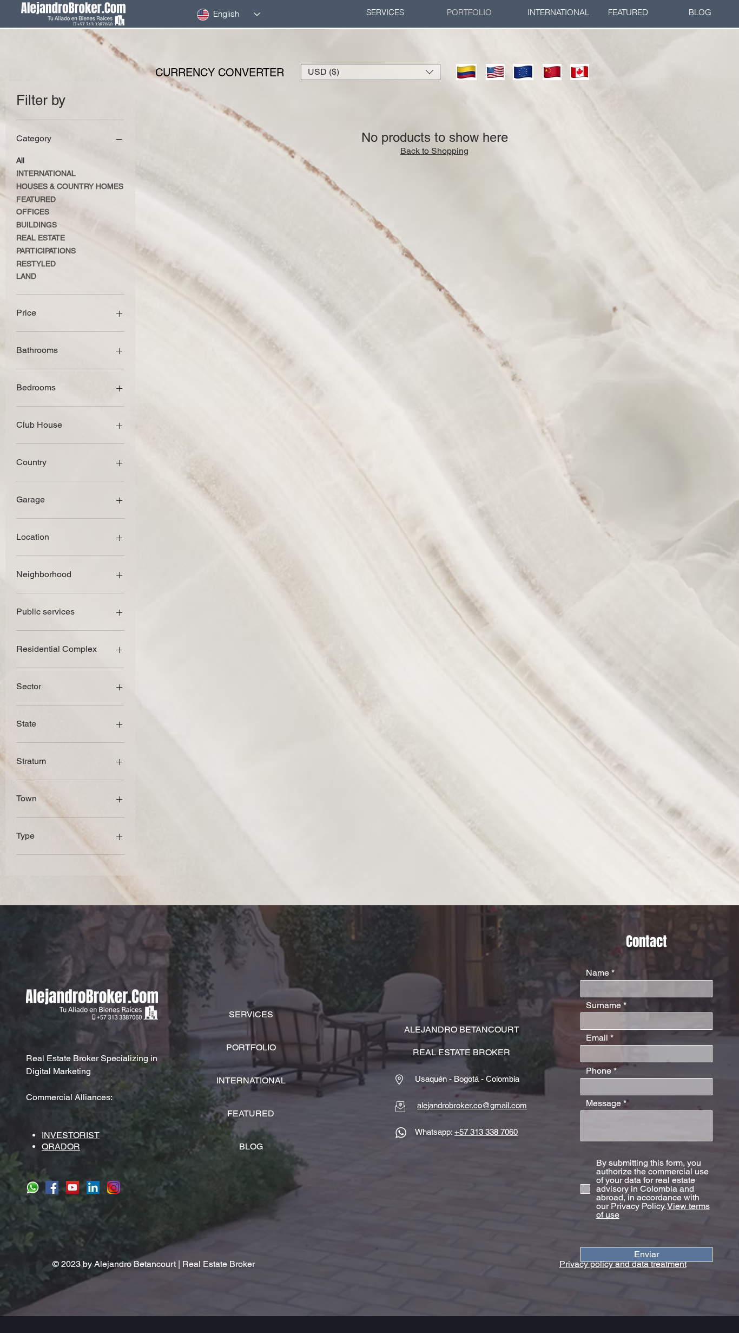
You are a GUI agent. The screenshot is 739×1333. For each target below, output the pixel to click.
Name (597, 973)
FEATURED (36, 199)
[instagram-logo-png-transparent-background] (113, 1187)
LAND (26, 276)
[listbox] (370, 72)
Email (597, 1038)
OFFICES (32, 211)
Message (603, 1103)
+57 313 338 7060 (486, 1131)
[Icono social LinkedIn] (93, 1187)
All (20, 160)
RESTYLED (36, 263)
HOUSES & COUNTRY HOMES (69, 186)
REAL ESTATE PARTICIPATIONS (46, 244)
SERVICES (251, 1014)
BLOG (251, 1146)
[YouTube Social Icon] (72, 1187)
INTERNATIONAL (46, 173)
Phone (598, 1071)
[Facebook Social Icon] (51, 1187)
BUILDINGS (36, 224)
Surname (603, 1005)
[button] (370, 72)
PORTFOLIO (251, 1047)
